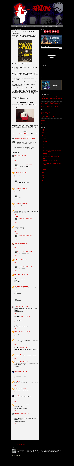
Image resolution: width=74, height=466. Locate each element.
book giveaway (17, 138)
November (45, 138)
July (43, 144)
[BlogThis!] (27, 136)
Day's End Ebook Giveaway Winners (49, 154)
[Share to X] (28, 136)
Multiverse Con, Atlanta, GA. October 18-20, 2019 (49, 106)
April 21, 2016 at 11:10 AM (27, 195)
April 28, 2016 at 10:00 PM (25, 331)
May (44, 147)
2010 (43, 178)
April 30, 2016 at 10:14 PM (23, 371)
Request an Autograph (44, 119)
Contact (56, 26)
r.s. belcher (31, 138)
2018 (43, 132)
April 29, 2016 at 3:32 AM (21, 339)
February (44, 167)
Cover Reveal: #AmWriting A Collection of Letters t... (52, 151)
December (45, 136)
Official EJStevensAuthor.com (46, 110)
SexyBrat (16, 388)
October (44, 139)
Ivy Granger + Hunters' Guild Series (31, 26)
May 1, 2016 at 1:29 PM (22, 388)
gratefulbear (16, 306)
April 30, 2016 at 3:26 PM (23, 361)
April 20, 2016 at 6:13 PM (27, 180)
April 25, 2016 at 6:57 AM (23, 325)
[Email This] (26, 136)
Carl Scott (16, 243)
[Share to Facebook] (29, 136)
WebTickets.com (17, 404)
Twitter (42, 124)
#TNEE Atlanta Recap (46, 158)
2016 (43, 135)
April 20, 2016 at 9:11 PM (22, 188)
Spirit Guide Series (43, 26)
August (44, 142)
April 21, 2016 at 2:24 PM (22, 243)
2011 (43, 177)
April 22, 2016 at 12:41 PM (23, 286)
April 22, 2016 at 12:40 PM (23, 274)
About (17, 26)
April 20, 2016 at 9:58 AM (27, 164)
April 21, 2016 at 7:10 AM (24, 226)
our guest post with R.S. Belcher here (23, 133)
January (44, 169)
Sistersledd (16, 274)
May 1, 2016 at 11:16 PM (25, 404)
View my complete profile (16, 455)
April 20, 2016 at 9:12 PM (22, 203)
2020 (43, 129)
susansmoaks (17, 354)
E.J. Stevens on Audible (45, 117)
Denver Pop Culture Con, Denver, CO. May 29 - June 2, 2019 (51, 98)
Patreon (42, 121)
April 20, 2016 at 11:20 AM (22, 172)
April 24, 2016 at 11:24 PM (23, 306)
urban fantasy (17, 139)
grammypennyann (17, 381)
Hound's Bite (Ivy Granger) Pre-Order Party (50, 160)
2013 (43, 174)
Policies (21, 26)
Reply (15, 160)
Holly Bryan (16, 361)
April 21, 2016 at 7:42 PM (22, 259)
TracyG (15, 339)
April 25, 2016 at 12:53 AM (25, 316)
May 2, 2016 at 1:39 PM (25, 413)
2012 (43, 175)
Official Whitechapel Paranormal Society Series (49, 113)
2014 (43, 172)
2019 (43, 130)
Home (13, 26)
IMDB (42, 123)
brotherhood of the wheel (24, 138)
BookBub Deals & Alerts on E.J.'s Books (47, 116)
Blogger (39, 459)
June (44, 145)
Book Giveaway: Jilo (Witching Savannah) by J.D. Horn (52, 150)
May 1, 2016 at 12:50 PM (25, 381)
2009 (43, 180)
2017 (43, 133)
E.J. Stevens (19, 164)
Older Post (35, 442)
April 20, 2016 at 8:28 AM (21, 155)
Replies (17, 162)
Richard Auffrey (17, 331)
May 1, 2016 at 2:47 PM (21, 395)
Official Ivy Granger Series (45, 112)
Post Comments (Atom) (21, 444)
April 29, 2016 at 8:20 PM (24, 354)
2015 (43, 171)
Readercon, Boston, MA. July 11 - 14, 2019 (48, 102)
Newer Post (14, 442)
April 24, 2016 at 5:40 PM (27, 251)
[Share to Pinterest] (30, 136)
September (45, 141)
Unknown (16, 172)
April (44, 148)
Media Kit (51, 26)
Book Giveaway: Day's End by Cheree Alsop (50, 161)
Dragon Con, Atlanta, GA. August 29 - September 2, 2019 (50, 103)
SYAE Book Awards (46, 153)
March (44, 166)
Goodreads (17, 99)
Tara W (15, 395)
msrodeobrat (16, 226)
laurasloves (16, 371)
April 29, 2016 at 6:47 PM (22, 347)
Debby (15, 155)
